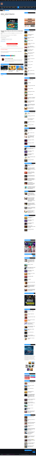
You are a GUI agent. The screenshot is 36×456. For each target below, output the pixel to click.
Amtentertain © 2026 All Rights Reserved (25, 454)
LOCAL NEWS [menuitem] (13, 7)
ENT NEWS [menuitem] (28, 7)
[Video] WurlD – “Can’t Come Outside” (31, 338)
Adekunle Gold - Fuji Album (31, 139)
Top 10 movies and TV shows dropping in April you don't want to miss (31, 101)
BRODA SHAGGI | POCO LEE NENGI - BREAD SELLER (31, 446)
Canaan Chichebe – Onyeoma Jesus (31, 122)
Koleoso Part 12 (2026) (30, 88)
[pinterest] (27, 377)
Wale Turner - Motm (30, 64)
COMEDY (26, 0)
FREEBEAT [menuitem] (25, 7)
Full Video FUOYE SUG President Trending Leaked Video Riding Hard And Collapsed (31, 290)
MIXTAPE (24, 0)
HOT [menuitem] (16, 7)
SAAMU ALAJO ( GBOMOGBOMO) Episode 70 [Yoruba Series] (31, 423)
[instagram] (32, 377)
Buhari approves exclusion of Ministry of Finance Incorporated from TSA (31, 323)
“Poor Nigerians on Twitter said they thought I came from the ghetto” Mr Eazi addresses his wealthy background (31, 187)
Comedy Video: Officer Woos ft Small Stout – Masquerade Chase (31, 437)
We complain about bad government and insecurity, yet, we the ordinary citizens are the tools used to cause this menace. (31, 194)
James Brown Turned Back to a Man (31, 420)
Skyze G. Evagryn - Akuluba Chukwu (19, 70)
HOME (30, 0)
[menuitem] (18, 7)
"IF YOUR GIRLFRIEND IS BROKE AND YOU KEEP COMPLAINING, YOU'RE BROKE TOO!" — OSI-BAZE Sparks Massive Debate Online (31, 261)
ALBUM (19, 0)
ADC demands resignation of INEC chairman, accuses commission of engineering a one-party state (31, 211)
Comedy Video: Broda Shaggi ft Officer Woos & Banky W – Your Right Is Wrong (31, 429)
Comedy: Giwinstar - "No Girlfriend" (30, 426)
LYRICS (3, 0)
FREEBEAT (17, 0)
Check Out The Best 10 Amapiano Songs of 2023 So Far (31, 335)
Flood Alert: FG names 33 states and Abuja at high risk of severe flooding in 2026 (31, 208)
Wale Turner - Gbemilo (30, 61)
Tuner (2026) (29, 82)
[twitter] (32, 375)
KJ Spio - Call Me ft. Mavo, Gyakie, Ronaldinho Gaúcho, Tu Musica (31, 47)
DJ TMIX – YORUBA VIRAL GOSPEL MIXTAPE (31, 113)
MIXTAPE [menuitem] (10, 7)
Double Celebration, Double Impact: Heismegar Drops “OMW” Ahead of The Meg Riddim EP (31, 136)
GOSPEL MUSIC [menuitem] (21, 7)
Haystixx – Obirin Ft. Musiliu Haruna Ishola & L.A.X (31, 53)
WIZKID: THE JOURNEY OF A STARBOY (31, 165)
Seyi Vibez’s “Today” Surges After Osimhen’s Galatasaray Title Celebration (31, 173)
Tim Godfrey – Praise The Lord (31, 115)
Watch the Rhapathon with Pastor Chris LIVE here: (31, 119)
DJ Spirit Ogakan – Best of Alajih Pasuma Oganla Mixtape (31, 148)
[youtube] (27, 378)
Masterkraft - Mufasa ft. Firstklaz (31, 56)
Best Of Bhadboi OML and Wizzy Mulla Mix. (31, 154)
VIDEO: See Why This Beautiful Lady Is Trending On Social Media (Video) (31, 412)
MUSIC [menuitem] (4, 7)
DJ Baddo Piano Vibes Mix (31, 159)
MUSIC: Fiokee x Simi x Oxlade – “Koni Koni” (31, 320)
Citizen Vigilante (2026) (30, 79)
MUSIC (32, 0)
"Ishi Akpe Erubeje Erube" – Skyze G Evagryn (12, 70)
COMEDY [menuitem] (32, 7)
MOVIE (10, 0)
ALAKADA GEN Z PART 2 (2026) (31, 91)
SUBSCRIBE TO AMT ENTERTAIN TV (11, 43)
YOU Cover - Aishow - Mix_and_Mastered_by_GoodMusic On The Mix (31, 227)
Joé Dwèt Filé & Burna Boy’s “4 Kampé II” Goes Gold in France (31, 73)
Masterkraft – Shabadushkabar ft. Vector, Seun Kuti (31, 399)
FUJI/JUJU (5, 0)
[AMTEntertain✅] (3, 15)
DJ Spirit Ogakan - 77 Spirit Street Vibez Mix (31, 151)
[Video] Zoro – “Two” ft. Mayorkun (30, 408)
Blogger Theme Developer (12, 454)
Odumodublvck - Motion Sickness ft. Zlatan (30, 50)
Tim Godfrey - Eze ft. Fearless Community (31, 43)
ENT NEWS (21, 0)
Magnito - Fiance (30, 67)
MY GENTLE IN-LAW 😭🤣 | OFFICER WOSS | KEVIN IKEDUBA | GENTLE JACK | (31, 440)
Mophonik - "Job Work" (30, 40)
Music (2, 12)
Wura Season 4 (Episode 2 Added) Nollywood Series (31, 108)
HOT (1, 0)
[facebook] (27, 375)
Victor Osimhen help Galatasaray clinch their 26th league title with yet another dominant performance (31, 183)
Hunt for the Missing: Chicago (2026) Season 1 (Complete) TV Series (31, 105)
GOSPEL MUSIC (13, 0)
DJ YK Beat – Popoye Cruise (31, 382)
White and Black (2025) (30, 94)
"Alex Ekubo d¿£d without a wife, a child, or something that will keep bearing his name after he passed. (31, 179)
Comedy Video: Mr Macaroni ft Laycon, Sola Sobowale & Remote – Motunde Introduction (31, 433)
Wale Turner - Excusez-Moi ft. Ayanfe (31, 59)
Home (1, 12)
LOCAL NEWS (8, 0)
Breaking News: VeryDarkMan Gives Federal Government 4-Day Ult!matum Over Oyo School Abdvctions (31, 169)
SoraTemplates (4, 454)
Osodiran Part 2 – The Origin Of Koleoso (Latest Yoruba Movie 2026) (31, 98)
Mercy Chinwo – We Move (31, 124)
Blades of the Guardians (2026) (31, 85)
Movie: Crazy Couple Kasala (31, 416)
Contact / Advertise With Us (32, 454)
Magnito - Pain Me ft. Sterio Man (31, 70)
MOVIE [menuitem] (7, 7)
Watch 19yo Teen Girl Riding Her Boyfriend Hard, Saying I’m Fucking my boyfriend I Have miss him (31, 286)
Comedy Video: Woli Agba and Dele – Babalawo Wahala (31, 443)
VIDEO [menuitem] (2, 7)
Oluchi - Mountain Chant (4, 70)
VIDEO (28, 0)
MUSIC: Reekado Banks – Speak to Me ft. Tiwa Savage (31, 326)
